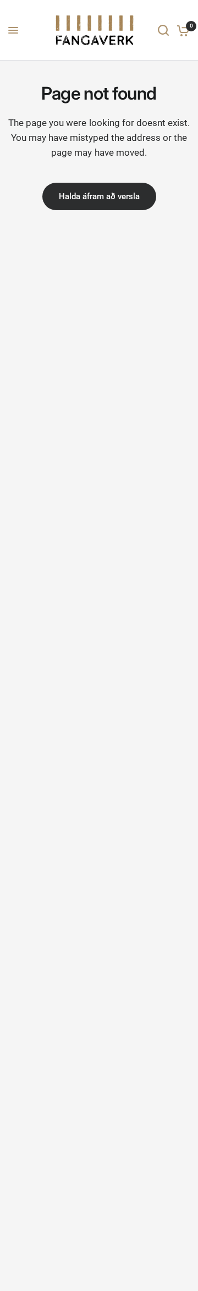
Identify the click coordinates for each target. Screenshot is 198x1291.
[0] (181, 30)
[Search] (163, 30)
